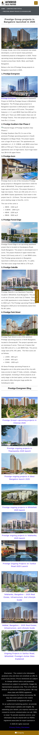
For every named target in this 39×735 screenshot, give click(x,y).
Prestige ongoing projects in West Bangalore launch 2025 (20, 477)
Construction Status (14, 8)
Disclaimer (25, 727)
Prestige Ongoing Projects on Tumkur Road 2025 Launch (19, 565)
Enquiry (20, 733)
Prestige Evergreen (8, 98)
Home (3, 8)
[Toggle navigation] (36, 3)
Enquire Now (37, 296)
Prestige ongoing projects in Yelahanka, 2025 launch (19, 536)
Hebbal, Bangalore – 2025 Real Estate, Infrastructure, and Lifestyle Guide (19, 626)
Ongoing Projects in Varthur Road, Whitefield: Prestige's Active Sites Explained (19, 656)
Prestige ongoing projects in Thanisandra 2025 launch (19, 449)
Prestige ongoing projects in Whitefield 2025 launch (19, 508)
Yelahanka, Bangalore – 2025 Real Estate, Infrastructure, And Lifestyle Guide (19, 597)
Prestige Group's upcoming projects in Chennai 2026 (20, 421)
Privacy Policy (14, 727)
